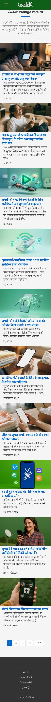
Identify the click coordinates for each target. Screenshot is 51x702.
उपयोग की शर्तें (25, 677)
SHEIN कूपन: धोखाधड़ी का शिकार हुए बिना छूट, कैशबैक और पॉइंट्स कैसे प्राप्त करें (24, 139)
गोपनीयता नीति (25, 682)
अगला (38, 643)
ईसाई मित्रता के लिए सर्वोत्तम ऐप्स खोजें (25, 609)
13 (30, 643)
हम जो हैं (25, 687)
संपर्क (25, 672)
